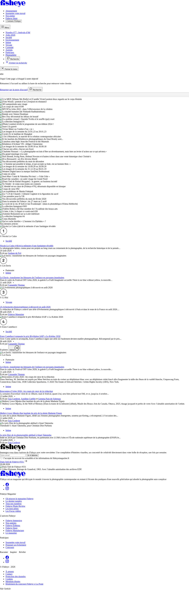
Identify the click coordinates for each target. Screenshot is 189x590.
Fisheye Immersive (14, 520)
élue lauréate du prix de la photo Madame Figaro (31, 413)
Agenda (9, 50)
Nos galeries (11, 523)
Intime (8, 42)
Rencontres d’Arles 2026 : (26, 391)
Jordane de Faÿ (14, 253)
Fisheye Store (11, 18)
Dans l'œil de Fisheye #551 (12, 462)
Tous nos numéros (13, 503)
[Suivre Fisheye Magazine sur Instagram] (7, 489)
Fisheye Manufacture (15, 530)
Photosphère (11, 55)
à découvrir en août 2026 (25, 307)
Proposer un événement (16, 545)
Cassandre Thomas (16, 285)
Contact (9, 574)
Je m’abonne (32, 455)
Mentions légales (13, 581)
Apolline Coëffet (28, 399)
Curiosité (9, 47)
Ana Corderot (14, 399)
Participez (10, 52)
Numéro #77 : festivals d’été (18, 32)
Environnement (12, 40)
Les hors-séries (12, 508)
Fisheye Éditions (13, 525)
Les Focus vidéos (13, 511)
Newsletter (10, 16)
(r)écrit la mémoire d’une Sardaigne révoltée (26, 246)
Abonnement (11, 11)
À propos (10, 571)
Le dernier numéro (14, 501)
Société (9, 37)
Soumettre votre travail (15, 13)
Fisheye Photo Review (15, 506)
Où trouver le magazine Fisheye (19, 498)
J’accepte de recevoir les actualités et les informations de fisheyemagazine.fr (36, 458)
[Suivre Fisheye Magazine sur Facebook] (7, 485)
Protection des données (16, 576)
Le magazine (11, 533)
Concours (10, 547)
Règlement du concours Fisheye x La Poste (24, 584)
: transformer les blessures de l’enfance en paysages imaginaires (32, 277)
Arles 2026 (10, 35)
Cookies (9, 579)
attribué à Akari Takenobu (25, 435)
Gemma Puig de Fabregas (49, 399)
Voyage (9, 45)
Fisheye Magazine (16, 314)
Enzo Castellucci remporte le (30, 336)
